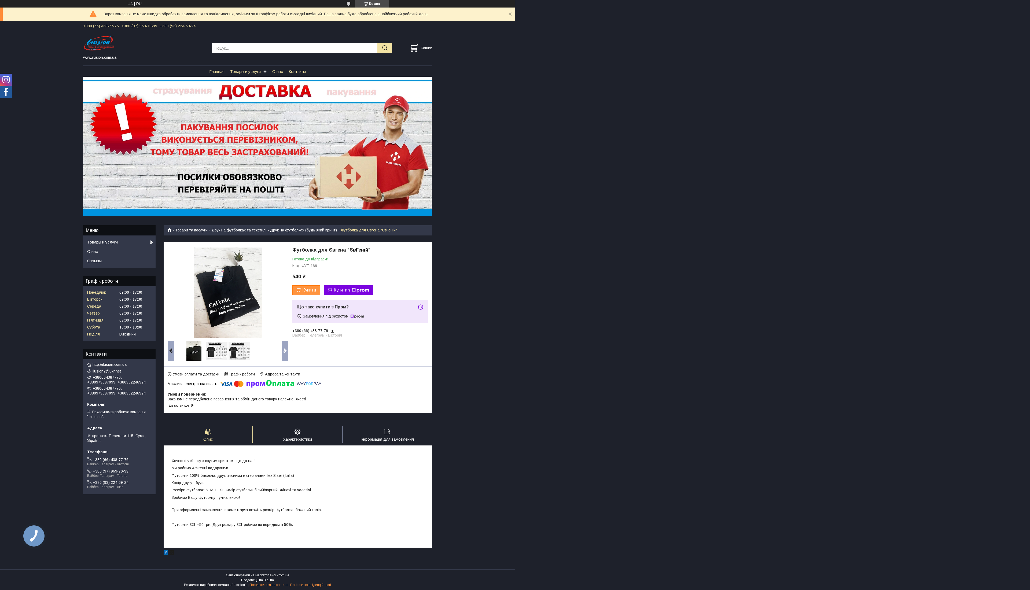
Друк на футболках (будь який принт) (303, 230)
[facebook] (166, 553)
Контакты (297, 71)
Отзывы (94, 261)
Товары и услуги (245, 71)
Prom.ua (283, 575)
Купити (309, 290)
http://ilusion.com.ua (110, 364)
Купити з (342, 290)
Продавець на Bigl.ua (257, 580)
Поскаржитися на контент (268, 585)
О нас (277, 71)
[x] (172, 553)
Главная (217, 71)
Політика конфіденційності (310, 585)
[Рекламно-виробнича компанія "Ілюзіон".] (144, 43)
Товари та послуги (191, 230)
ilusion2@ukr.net (107, 371)
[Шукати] (384, 48)
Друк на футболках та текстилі (239, 230)
